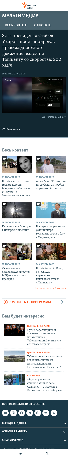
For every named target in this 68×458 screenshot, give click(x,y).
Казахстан (33, 375)
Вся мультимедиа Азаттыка (50, 288)
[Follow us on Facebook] (21, 413)
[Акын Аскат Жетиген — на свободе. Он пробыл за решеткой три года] (51, 164)
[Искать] (47, 453)
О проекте (42, 25)
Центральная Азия (38, 326)
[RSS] (54, 413)
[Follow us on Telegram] (29, 413)
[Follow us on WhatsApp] (37, 413)
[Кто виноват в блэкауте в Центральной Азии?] (17, 210)
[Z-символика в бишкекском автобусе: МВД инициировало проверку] (17, 251)
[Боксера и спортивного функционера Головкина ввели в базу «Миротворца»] (51, 210)
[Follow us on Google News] (45, 413)
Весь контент (16, 25)
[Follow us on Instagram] (13, 413)
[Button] (11, 130)
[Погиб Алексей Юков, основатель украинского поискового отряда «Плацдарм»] (51, 251)
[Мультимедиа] (21, 453)
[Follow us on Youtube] (5, 413)
